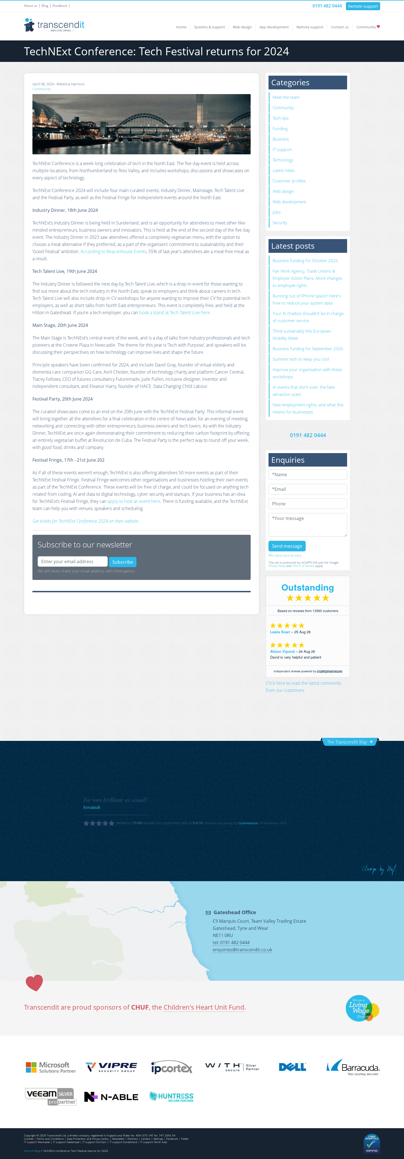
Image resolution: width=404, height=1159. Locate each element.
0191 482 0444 (327, 6)
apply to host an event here (133, 501)
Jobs (277, 212)
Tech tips (281, 118)
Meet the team (286, 97)
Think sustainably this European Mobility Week (302, 334)
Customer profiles (289, 180)
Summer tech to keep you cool (301, 359)
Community (366, 26)
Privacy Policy (277, 566)
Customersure (248, 823)
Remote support (363, 6)
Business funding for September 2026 (308, 348)
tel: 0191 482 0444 (231, 942)
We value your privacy (285, 555)
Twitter (185, 1139)
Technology (283, 160)
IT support (282, 149)
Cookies (29, 1139)
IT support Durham (94, 1142)
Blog (44, 5)
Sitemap (158, 1139)
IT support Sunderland (123, 1142)
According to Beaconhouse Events (113, 251)
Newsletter (118, 1139)
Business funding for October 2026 (305, 260)
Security (280, 222)
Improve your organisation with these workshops (307, 373)
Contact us (340, 26)
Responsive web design (379, 870)
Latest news (284, 170)
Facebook (172, 1139)
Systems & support (209, 26)
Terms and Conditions (50, 1139)
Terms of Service (303, 566)
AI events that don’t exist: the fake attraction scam (304, 390)
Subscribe (122, 562)
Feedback (59, 5)
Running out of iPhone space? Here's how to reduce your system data (307, 299)
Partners (133, 1139)
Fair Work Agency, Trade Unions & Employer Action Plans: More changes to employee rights (307, 278)
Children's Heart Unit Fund (204, 1007)
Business (281, 139)
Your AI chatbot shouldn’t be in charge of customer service (308, 317)
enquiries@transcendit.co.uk (242, 950)
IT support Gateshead (66, 1142)
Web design (242, 26)
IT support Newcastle (37, 1142)
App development (274, 26)
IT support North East (153, 1142)
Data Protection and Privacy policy (88, 1139)
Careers (145, 1139)
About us (30, 5)
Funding (280, 128)
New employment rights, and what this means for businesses (308, 408)
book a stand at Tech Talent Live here (174, 312)
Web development (289, 201)
